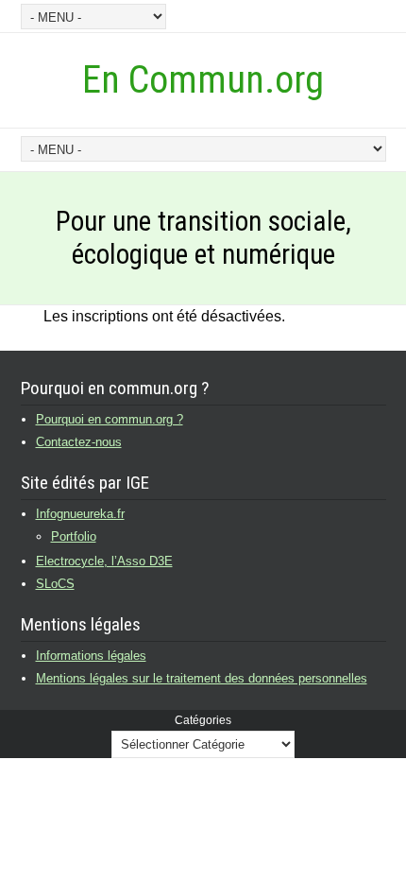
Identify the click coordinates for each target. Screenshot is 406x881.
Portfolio (73, 536)
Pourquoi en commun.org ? (109, 419)
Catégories (203, 720)
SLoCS (55, 584)
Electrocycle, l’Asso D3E (104, 561)
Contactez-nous (79, 442)
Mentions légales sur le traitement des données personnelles (201, 678)
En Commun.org (203, 80)
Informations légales (91, 655)
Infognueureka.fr (80, 514)
